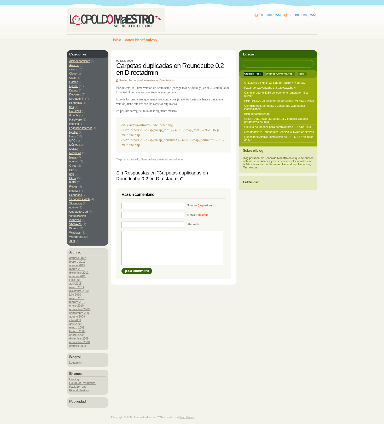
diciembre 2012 (79, 272)
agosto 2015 (77, 265)
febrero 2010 (77, 301)
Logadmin (75, 362)
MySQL (74, 148)
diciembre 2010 (79, 290)
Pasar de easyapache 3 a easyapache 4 (270, 87)
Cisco (73, 73)
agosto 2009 (77, 316)
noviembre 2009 (79, 309)
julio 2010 (75, 294)
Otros (73, 165)
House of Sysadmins (82, 383)
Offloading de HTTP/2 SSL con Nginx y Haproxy (274, 82)
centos (73, 69)
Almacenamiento (79, 61)
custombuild (131, 159)
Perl (71, 169)
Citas (72, 77)
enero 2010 (76, 305)
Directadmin (166, 80)
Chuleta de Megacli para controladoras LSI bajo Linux (278, 126)
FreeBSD (75, 111)
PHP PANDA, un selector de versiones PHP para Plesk (279, 100)
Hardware (75, 119)
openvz (74, 161)
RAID (72, 182)
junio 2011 (75, 279)
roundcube (176, 159)
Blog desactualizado (257, 113)
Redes (73, 186)
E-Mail (198, 214)
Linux (72, 136)
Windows (75, 232)
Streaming (75, 203)
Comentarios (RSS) (302, 15)
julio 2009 (75, 320)
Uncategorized (78, 211)
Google (73, 115)
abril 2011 (75, 283)
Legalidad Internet (80, 127)
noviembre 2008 (79, 342)
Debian (73, 90)
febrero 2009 (77, 331)
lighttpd (73, 132)
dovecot (163, 159)
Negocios (75, 153)
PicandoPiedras (79, 390)
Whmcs (74, 228)
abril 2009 (75, 323)
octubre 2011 (77, 276)
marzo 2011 (76, 287)
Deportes (75, 94)
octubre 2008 (77, 345)
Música (73, 144)
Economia (75, 102)
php (71, 174)
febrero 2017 (77, 261)
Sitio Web (193, 224)
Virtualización (77, 215)
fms (71, 107)
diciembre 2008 (79, 338)
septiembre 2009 (79, 312)
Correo (73, 81)
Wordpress (76, 236)
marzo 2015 (76, 268)
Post (136, 271)
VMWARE (75, 224)
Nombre (199, 205)
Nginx (73, 157)
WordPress (186, 417)
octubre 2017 (77, 257)
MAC (72, 140)
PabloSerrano (77, 386)
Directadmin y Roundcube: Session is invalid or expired (279, 131)
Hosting (74, 123)
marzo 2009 (76, 327)
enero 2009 (76, 334)
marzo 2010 (76, 298)
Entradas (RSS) (270, 15)
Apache (74, 65)
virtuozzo (75, 220)
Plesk (72, 178)
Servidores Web (79, 199)
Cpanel (73, 86)
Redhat (73, 190)
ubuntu (73, 207)
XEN (72, 240)
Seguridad (75, 194)
